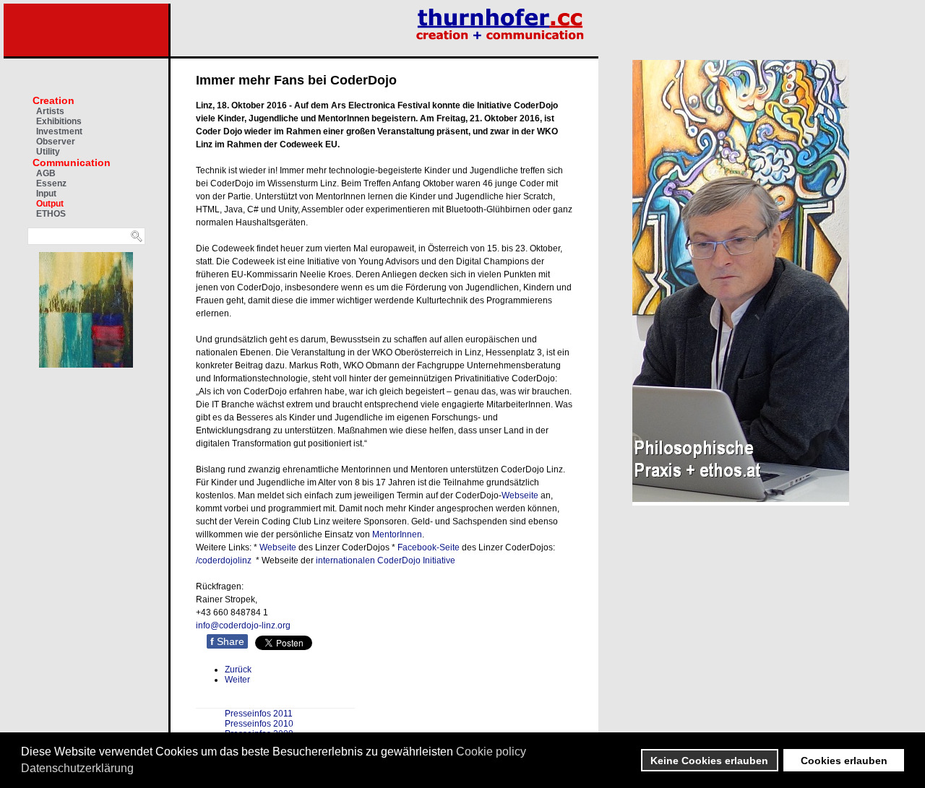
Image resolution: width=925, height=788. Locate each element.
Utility (48, 152)
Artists (50, 111)
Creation (53, 100)
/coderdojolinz (223, 560)
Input (46, 194)
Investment (59, 131)
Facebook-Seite (428, 547)
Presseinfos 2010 (259, 724)
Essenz (51, 183)
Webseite (520, 495)
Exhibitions (59, 121)
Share (227, 641)
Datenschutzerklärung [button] (77, 768)
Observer (55, 142)
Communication (72, 162)
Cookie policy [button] (491, 751)
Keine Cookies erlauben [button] (709, 760)
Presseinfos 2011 (259, 714)
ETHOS (51, 214)
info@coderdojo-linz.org (243, 625)
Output (50, 204)
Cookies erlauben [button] (844, 760)
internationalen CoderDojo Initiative (385, 560)
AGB (46, 173)
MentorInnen (397, 534)
